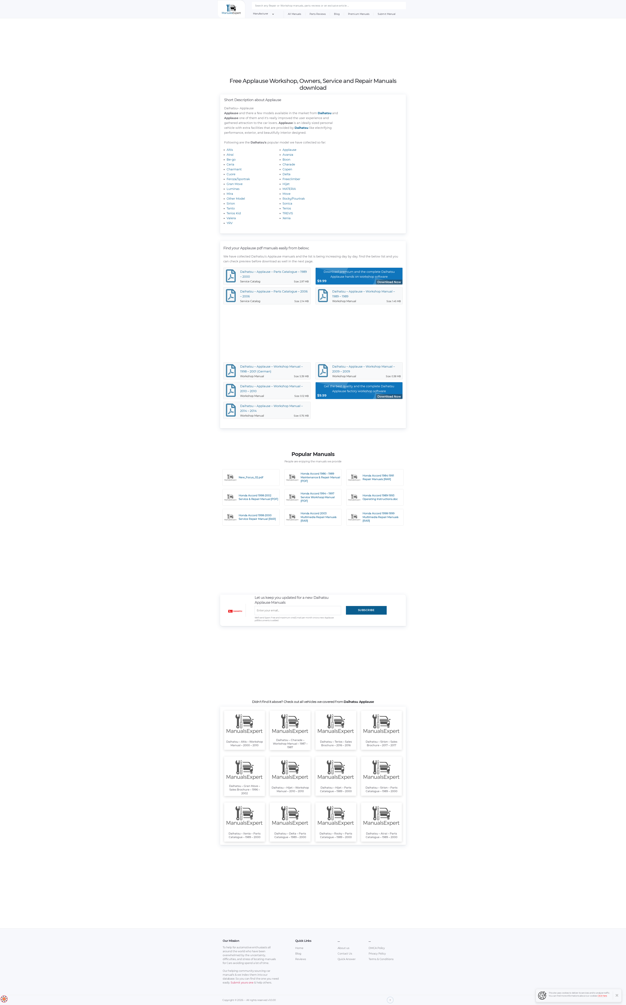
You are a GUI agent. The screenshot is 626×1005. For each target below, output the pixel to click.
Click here (602, 996)
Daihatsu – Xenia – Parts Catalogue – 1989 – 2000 (245, 835)
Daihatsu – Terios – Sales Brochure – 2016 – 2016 (336, 743)
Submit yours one (242, 982)
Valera (231, 218)
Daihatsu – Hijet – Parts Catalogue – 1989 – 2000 (336, 789)
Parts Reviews (318, 14)
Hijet (286, 184)
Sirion (231, 203)
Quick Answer (346, 959)
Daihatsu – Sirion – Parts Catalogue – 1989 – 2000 (381, 789)
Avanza (288, 155)
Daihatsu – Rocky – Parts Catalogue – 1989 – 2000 (336, 835)
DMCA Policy (377, 948)
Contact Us (345, 953)
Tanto (231, 208)
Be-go (231, 159)
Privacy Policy (377, 953)
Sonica (287, 203)
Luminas (233, 189)
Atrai (230, 155)
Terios (287, 208)
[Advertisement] (313, 48)
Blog (337, 14)
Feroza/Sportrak (238, 179)
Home (299, 948)
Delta (287, 174)
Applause (289, 150)
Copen (287, 169)
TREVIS (288, 213)
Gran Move (235, 184)
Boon (286, 159)
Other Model (236, 198)
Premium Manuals (358, 14)
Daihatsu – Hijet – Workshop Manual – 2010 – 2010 (290, 789)
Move (287, 194)
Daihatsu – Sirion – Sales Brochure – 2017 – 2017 (381, 743)
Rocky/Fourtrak (294, 198)
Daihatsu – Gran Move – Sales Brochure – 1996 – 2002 (244, 789)
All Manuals (294, 14)
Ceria (230, 164)
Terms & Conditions (381, 959)
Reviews (300, 959)
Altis (230, 150)
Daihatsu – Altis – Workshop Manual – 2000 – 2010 (244, 743)
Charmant (234, 169)
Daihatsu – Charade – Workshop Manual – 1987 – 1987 (290, 744)
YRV (230, 223)
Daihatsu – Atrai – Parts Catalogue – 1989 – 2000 (381, 835)
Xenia (287, 218)
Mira (230, 194)
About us (343, 948)
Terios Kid (234, 213)
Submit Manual (386, 14)
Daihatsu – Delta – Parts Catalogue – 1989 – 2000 (290, 835)
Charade (289, 164)
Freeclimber (291, 179)
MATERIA (289, 189)
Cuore (231, 174)
